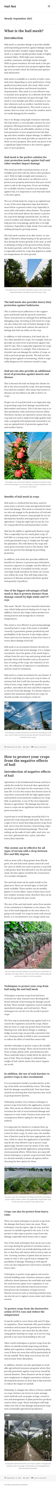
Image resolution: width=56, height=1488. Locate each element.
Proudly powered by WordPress (16, 1485)
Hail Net (10, 6)
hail (32, 317)
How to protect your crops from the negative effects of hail (27, 760)
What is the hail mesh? (23, 30)
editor (27, 747)
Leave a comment (39, 747)
